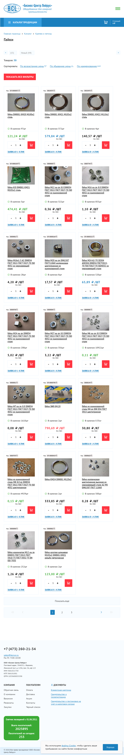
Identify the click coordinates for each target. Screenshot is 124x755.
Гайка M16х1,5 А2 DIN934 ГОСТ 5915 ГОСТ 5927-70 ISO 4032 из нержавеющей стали (21, 264)
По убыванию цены (60, 66)
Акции (29, 698)
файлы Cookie (69, 745)
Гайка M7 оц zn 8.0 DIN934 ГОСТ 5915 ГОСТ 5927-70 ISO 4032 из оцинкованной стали (21, 410)
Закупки (7, 707)
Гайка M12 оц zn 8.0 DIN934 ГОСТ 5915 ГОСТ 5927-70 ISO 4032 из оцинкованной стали (58, 191)
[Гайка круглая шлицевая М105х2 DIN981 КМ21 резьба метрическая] (58, 540)
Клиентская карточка (61, 690)
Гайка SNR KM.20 (52, 406)
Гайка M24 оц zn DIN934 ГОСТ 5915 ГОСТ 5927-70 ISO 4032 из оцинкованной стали (21, 337)
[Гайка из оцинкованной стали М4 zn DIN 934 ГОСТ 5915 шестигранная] (95, 394)
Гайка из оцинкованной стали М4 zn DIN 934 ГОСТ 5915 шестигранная (94, 409)
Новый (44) (26, 52)
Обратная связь (11, 690)
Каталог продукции (25, 22)
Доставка (30, 694)
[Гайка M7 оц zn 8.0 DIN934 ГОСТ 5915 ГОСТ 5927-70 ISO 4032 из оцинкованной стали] (21, 394)
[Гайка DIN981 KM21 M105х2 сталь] (58, 102)
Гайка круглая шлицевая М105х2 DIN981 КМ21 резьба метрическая (56, 555)
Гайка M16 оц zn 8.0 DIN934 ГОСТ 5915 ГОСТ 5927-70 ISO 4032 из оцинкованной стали (95, 191)
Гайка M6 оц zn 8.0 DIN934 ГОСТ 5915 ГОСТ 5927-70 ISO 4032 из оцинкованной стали (95, 337)
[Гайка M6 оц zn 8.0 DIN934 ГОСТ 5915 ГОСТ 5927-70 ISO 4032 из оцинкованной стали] (95, 321)
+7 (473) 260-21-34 (20, 649)
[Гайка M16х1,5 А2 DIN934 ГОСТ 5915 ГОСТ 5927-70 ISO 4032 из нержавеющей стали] (21, 248)
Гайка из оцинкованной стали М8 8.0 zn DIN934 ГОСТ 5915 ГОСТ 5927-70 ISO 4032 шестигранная (21, 483)
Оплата (29, 690)
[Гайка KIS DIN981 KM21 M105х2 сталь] (21, 175)
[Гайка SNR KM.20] (58, 394)
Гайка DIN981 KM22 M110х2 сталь (95, 116)
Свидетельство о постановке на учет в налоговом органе (66, 702)
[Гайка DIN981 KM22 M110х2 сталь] (95, 102)
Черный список (33, 707)
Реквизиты (9, 702)
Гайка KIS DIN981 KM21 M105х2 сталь (19, 189)
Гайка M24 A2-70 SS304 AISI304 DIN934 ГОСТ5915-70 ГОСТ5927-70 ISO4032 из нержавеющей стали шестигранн (95, 264)
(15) (12, 52)
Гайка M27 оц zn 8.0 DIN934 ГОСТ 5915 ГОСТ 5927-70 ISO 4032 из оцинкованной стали (58, 337)
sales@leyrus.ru (11, 655)
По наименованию (87, 66)
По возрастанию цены (32, 66)
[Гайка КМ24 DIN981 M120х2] (58, 467)
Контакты (30, 702)
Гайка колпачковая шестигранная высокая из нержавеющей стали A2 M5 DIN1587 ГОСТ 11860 (95, 483)
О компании (9, 694)
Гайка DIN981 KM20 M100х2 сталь (21, 116)
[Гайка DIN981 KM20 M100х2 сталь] (21, 102)
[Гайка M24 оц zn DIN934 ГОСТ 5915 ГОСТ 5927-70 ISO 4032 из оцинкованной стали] (21, 321)
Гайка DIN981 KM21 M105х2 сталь (58, 116)
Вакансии (8, 698)
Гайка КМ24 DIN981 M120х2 (58, 479)
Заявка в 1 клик (16, 152)
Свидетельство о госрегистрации (59, 695)
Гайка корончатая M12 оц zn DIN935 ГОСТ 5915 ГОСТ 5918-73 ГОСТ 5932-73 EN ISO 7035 (21, 556)
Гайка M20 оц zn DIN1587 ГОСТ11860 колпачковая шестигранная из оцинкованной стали (57, 264)
